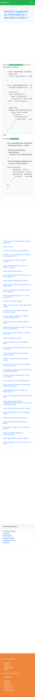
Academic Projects (9, 531)
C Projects (6, 533)
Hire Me (7, 683)
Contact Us (8, 688)
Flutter (6, 669)
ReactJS (6, 665)
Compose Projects (9, 540)
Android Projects (9, 538)
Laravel (6, 663)
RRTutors (5, 2)
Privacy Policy (9, 690)
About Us (7, 681)
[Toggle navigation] (31, 3)
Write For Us (8, 685)
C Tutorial (6, 542)
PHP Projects (7, 536)
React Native (8, 667)
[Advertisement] (17, 43)
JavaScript (7, 677)
